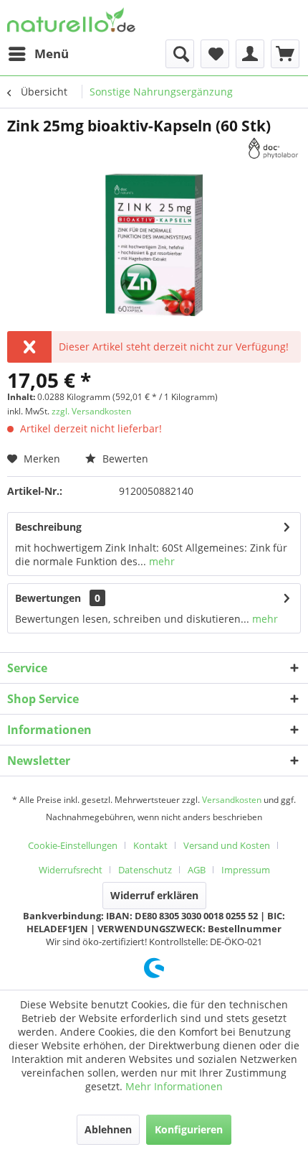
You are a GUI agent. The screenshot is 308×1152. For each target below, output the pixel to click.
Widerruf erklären (154, 895)
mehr (160, 561)
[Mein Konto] (250, 54)
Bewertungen (48, 598)
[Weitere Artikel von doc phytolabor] (273, 148)
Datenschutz (145, 869)
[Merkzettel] (215, 54)
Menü (51, 53)
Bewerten (124, 458)
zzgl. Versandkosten (91, 411)
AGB (197, 869)
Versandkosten (231, 800)
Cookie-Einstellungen (72, 845)
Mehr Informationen (174, 1086)
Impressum (245, 869)
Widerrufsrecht (70, 869)
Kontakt (150, 845)
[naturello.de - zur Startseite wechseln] (71, 19)
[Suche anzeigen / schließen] (179, 54)
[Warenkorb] (285, 54)
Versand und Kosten (226, 845)
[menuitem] (38, 54)
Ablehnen (108, 1129)
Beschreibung (48, 527)
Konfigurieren (189, 1129)
